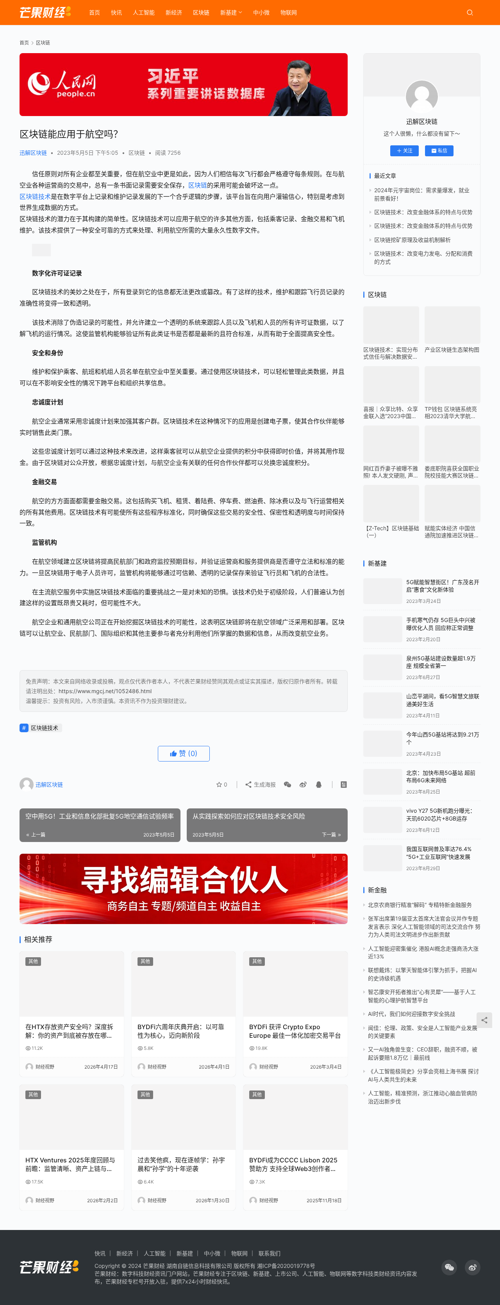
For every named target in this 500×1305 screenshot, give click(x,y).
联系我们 (269, 1253)
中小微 (261, 12)
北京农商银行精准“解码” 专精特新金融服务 (420, 904)
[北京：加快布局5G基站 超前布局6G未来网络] (382, 782)
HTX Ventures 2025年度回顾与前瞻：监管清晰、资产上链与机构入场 (70, 1164)
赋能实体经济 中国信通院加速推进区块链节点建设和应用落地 (452, 532)
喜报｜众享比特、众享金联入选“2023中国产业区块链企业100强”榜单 (391, 413)
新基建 (228, 12)
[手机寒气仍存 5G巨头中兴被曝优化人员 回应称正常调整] (382, 629)
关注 (407, 151)
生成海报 (264, 784)
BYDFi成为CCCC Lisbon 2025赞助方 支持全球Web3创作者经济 (293, 1164)
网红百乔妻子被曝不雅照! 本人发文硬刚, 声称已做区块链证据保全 (391, 472)
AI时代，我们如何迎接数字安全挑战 (411, 1013)
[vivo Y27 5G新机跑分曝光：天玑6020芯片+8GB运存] (382, 820)
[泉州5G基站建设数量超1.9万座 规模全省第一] (382, 667)
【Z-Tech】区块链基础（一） (391, 531)
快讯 (116, 12)
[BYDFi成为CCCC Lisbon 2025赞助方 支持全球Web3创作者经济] (295, 1117)
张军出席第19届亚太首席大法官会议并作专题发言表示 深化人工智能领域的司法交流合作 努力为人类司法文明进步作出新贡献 (424, 926)
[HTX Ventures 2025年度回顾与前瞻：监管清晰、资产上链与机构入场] (72, 1117)
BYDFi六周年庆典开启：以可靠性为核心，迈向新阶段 (181, 1031)
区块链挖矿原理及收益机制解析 (412, 239)
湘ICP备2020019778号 (286, 1265)
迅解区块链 (33, 152)
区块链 (201, 12)
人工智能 (144, 12)
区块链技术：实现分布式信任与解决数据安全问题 (390, 353)
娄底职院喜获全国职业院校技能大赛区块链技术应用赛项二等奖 (452, 472)
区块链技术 (35, 196)
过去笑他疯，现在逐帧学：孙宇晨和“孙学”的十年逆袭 (181, 1164)
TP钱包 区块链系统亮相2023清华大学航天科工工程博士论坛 (451, 413)
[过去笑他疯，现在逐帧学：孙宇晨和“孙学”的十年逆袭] (184, 1117)
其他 (33, 961)
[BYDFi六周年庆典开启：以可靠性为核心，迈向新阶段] (184, 984)
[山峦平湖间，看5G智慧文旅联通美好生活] (382, 705)
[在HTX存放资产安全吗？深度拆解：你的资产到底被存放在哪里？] (72, 984)
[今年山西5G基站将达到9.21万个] (382, 744)
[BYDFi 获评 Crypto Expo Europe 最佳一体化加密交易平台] (295, 984)
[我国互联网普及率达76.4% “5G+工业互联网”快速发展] (382, 858)
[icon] (449, 1267)
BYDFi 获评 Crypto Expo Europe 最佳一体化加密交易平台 (295, 1031)
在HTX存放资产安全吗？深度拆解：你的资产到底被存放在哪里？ (69, 1031)
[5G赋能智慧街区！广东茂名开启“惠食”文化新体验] (382, 591)
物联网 (288, 12)
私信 (442, 151)
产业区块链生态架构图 (452, 349)
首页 (94, 12)
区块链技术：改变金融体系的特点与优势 (423, 212)
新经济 (174, 12)
